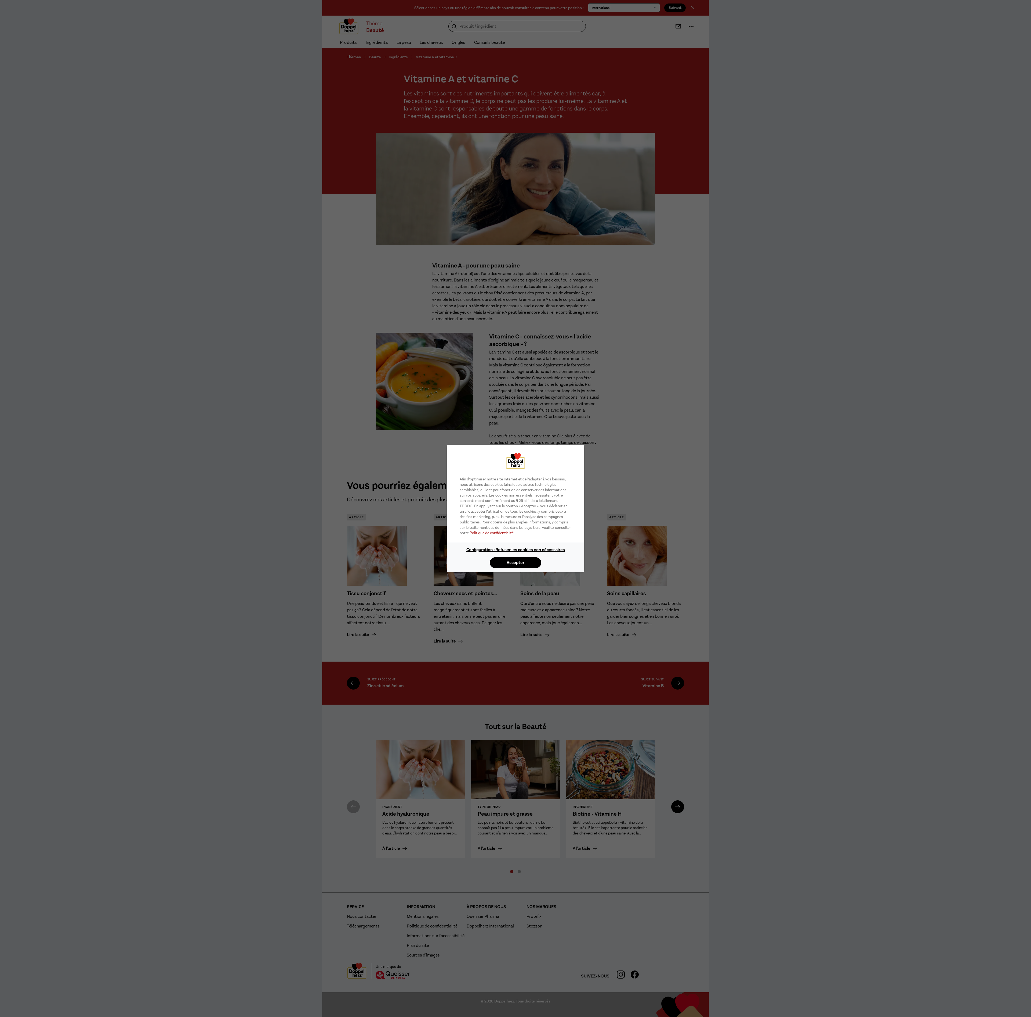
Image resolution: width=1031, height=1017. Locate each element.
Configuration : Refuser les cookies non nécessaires (515, 549)
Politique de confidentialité (492, 533)
